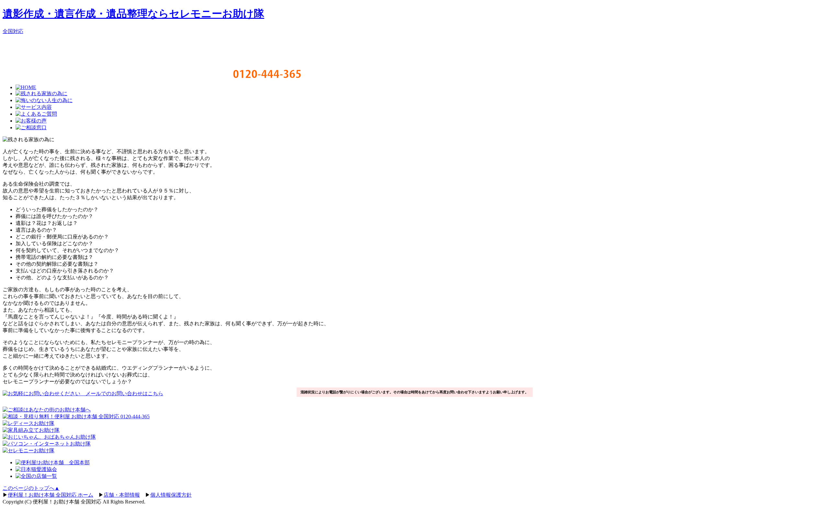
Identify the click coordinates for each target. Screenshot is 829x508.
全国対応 (13, 31)
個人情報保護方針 (171, 495)
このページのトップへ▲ (31, 488)
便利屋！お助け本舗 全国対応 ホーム (50, 495)
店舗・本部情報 (122, 495)
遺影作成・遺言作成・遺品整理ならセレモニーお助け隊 (133, 13)
